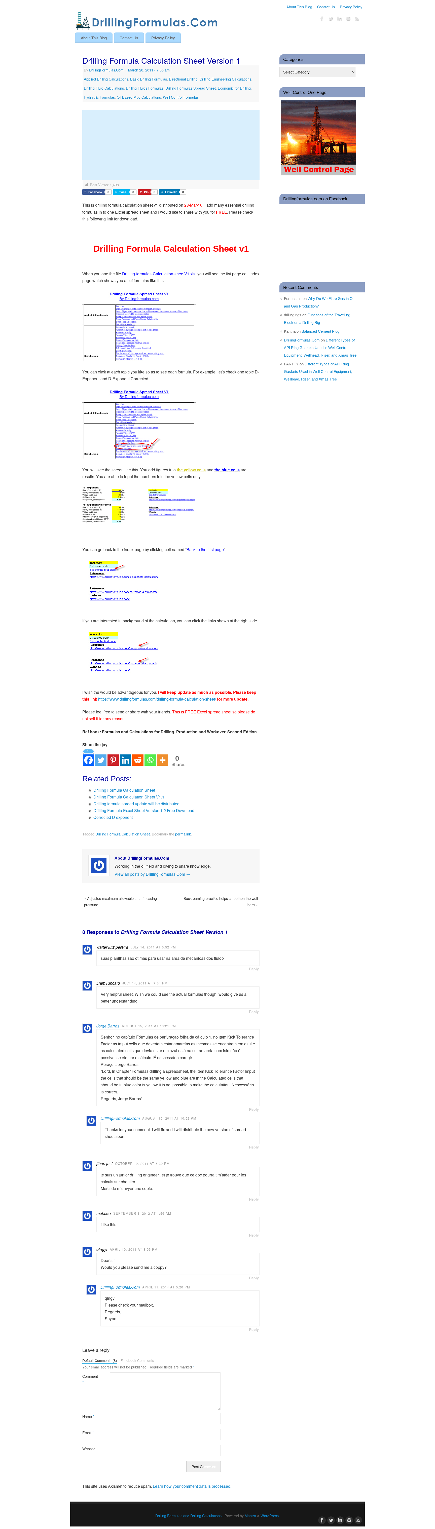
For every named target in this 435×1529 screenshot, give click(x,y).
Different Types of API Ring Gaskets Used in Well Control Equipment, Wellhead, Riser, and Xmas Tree (320, 347)
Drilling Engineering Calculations (225, 79)
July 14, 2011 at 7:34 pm (145, 983)
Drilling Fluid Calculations (104, 88)
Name (88, 1416)
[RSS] (357, 19)
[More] (162, 757)
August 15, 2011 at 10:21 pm (149, 1025)
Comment (89, 1379)
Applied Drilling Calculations (106, 79)
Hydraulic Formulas (99, 97)
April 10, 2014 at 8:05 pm (134, 1249)
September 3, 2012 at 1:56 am (142, 1213)
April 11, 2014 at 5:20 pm (166, 1287)
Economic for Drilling (234, 88)
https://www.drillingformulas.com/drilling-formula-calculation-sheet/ (157, 699)
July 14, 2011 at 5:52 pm (153, 947)
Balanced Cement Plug (320, 331)
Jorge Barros (107, 1026)
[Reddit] (137, 757)
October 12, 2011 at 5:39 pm (142, 1163)
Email (88, 1432)
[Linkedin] (125, 757)
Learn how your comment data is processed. (192, 1486)
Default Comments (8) (99, 1360)
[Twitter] (331, 19)
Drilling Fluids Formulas (144, 88)
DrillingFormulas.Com (106, 69)
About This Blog (299, 6)
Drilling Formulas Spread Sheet (190, 88)
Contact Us (326, 6)
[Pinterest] (113, 757)
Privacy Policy (351, 6)
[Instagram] (348, 19)
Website (88, 1448)
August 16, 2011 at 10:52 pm (169, 1118)
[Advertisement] (171, 145)
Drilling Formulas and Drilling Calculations (188, 1515)
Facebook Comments (137, 1360)
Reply (254, 968)
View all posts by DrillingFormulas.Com (152, 874)
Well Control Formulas (181, 97)
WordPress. (270, 1515)
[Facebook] (322, 19)
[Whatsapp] (150, 757)
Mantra (250, 1515)
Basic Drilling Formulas (148, 79)
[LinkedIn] (339, 19)
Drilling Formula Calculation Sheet (122, 833)
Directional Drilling (183, 79)
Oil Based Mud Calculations (139, 97)
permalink (183, 833)
